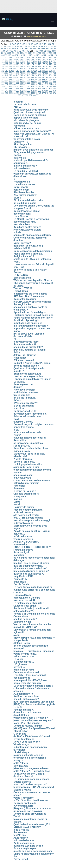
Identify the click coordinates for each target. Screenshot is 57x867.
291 (21, 82)
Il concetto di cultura (24, 299)
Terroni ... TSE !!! (22, 288)
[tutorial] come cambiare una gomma (33, 701)
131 (39, 57)
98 (34, 53)
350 (17, 91)
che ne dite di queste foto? (28, 347)
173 (28, 64)
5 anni (16, 635)
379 (30, 95)
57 (36, 49)
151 (3, 62)
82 (47, 51)
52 (23, 49)
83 (50, 51)
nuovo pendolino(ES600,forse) (30, 680)
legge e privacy (21, 451)
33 (28, 46)
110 (20, 55)
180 (54, 64)
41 (50, 46)
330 (54, 86)
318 (10, 86)
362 (6, 93)
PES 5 (16, 339)
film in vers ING (21, 395)
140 (17, 60)
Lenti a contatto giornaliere (28, 376)
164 (50, 62)
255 (54, 75)
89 (10, 53)
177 (43, 64)
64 (55, 49)
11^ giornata (20, 664)
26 (10, 46)
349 (13, 91)
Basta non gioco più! (25, 848)
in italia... (18, 232)
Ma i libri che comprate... (26, 392)
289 (13, 82)
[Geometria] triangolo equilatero (31, 768)
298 (46, 82)
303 (10, 84)
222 (43, 71)
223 (46, 71)
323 (28, 86)
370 (35, 93)
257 (6, 77)
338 (28, 89)
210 (54, 69)
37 (39, 46)
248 (28, 75)
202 (24, 69)
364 (13, 93)
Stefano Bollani (21, 643)
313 (46, 84)
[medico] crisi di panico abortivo (31, 563)
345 (54, 89)
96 (29, 53)
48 (13, 49)
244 (13, 75)
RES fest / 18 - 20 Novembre (28, 296)
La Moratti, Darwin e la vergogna (31, 219)
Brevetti (17, 272)
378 (26, 95)
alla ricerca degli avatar (26, 515)
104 (54, 53)
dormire (17, 387)
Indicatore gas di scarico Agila (30, 747)
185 (17, 66)
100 (39, 53)
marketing (19, 555)
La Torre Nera (20, 275)
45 (5, 49)
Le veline (18, 659)
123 (10, 57)
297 (43, 82)
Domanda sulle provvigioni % (29, 813)
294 (32, 82)
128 (28, 57)
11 (27, 44)
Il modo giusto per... (24, 384)
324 (32, 86)
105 (2, 55)
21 (53, 44)
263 (28, 77)
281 (39, 80)
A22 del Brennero (23, 693)
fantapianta (19, 496)
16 (40, 44)
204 (32, 69)
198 (10, 69)
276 (21, 80)
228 (10, 73)
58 (39, 49)
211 (2, 71)
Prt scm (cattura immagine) (28, 509)
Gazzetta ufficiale (22, 336)
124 (13, 57)
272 (6, 80)
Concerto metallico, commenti (29, 237)
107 (9, 55)
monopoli (18, 648)
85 (55, 51)
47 (10, 49)
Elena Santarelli (22, 277)
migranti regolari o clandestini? (30, 325)
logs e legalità (21, 829)
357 (43, 91)
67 (7, 51)
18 (45, 44)
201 (21, 69)
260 (17, 77)
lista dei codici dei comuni (27, 123)
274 (13, 80)
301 (3, 84)
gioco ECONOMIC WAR (26, 627)
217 (24, 71)
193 (46, 66)
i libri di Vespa (21, 752)
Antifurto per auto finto (26, 696)
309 (32, 84)
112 (27, 55)
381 (37, 95)
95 (26, 53)
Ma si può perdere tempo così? (30, 784)
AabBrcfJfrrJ (20, 837)
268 (46, 77)
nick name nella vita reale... (28, 432)
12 (29, 44)
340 (35, 89)
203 (28, 69)
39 (44, 46)
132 (43, 57)
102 (47, 53)
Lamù (16, 501)
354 (32, 91)
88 (8, 53)
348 (10, 91)
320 (17, 86)
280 (35, 80)
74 (25, 51)
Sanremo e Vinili (22, 621)
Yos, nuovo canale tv (25, 195)
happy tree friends (23, 427)
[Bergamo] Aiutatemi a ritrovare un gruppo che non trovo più (32, 809)
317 (6, 86)
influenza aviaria (22, 477)
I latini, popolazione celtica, (28, 464)
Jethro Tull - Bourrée (24, 355)
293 (28, 82)
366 (21, 93)
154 (13, 62)
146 (39, 60)
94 (23, 53)
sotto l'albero (20, 763)
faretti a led (19, 749)
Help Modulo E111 (23, 576)
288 (10, 82)
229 (13, 73)
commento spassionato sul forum (32, 235)
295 (35, 82)
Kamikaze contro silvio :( (27, 227)
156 (21, 62)
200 (17, 69)
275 (17, 80)
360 (54, 91)
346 (3, 91)
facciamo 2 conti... (23, 421)
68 (9, 51)
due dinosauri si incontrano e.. (30, 413)
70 (15, 51)
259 (13, 77)
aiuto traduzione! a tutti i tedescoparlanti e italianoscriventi (32, 468)
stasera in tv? (20, 136)
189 (32, 66)
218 (28, 71)
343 (46, 89)
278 (28, 80)
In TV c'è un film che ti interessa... (31, 800)
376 (19, 95)
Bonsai (17, 155)
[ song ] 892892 (21, 445)
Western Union (21, 181)
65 (2, 51)
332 (6, 89)
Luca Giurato (20, 216)
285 (54, 80)
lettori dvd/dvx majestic (26, 483)
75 (28, 51)
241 (3, 75)
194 (50, 66)
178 (46, 64)
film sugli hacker (22, 304)
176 (39, 64)
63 (52, 49)
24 (5, 46)
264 (32, 77)
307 (24, 84)
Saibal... (17, 352)
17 (42, 44)
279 (32, 80)
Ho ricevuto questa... (24, 507)
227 (6, 73)
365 (17, 93)
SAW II (17, 197)
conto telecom (21, 189)
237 (43, 73)
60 (44, 49)
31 (23, 46)
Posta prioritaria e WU (25, 344)
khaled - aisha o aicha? (26, 699)
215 (17, 71)
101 (43, 53)
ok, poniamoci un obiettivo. (28, 443)
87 (5, 53)
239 (50, 73)
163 (46, 62)
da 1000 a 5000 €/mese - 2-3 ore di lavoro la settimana (31, 737)
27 (13, 46)
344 (50, 89)
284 (50, 80)
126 (21, 57)
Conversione (20, 616)
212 (6, 71)
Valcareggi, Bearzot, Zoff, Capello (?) (33, 133)
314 (50, 84)
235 (35, 73)
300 (54, 82)
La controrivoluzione (24, 104)
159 (32, 62)
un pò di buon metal (24, 203)
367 (24, 93)
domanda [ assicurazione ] (28, 245)
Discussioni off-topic (45, 40)
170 (17, 64)
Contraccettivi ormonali (26, 672)
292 (24, 82)
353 (28, 91)
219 (32, 71)
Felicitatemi (19, 125)
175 (35, 64)
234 (32, 73)
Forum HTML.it (13, 32)
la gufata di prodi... (23, 661)
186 (21, 66)
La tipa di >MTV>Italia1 (25, 171)
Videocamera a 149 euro (26, 597)
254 (50, 75)
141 (21, 60)
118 (48, 55)
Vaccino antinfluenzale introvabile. (32, 624)
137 (6, 60)
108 (12, 55)
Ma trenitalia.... (21, 544)
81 (45, 51)
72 (20, 51)
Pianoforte (19, 485)
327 (43, 86)
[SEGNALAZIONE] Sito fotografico (32, 301)
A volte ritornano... (23, 459)
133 (46, 57)
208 (46, 69)
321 (21, 86)
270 (54, 77)
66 (4, 51)
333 (10, 89)
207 (43, 69)
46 (7, 49)
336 (21, 89)
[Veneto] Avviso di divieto (27, 229)
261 (21, 77)
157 (24, 62)
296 (39, 82)
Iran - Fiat (18, 267)
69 (12, 51)
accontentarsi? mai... (24, 221)
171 (21, 64)
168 (10, 64)
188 (28, 66)
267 (43, 77)
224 (50, 71)
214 (13, 71)
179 (50, 64)
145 (35, 60)
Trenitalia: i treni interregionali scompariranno (29, 676)
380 (34, 95)
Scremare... (19, 488)
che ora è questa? (23, 475)
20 (50, 44)
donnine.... (19, 240)
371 (39, 93)
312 (43, 84)
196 (3, 69)
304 (13, 84)
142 (24, 60)
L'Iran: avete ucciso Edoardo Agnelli (33, 264)
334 (13, 89)
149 (50, 60)
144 (32, 60)
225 (54, 71)
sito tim (17, 472)
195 (54, 66)
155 (17, 62)
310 (35, 84)
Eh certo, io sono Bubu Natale (30, 269)
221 (39, 71)
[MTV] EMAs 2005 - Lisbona (28, 333)
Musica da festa (22, 781)
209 (50, 69)
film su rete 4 (20, 832)
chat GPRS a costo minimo (28, 517)
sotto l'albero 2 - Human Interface (31, 771)
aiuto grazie (19, 581)
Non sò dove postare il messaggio (32, 520)
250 (35, 75)
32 (26, 46)
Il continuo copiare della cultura (30, 448)
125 (17, 57)
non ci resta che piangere (27, 683)
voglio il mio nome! (23, 797)
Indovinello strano (23, 523)
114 (34, 55)
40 (47, 46)
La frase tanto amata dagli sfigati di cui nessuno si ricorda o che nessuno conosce (34, 590)
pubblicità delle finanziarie (27, 323)
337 (24, 89)
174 (32, 64)
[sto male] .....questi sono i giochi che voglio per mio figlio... (33, 652)
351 (21, 91)
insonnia (18, 101)
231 (21, 73)
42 (52, 46)
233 (28, 73)
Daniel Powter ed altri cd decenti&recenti (26, 212)
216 (21, 71)
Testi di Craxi (20, 291)
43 (55, 46)
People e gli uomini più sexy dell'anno (34, 613)
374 (50, 93)
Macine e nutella (22, 789)
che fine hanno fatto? (25, 619)
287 (6, 82)
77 (34, 51)
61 (47, 49)
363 (10, 93)
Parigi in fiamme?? (23, 256)
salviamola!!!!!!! (21, 248)
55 (31, 49)
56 (34, 49)
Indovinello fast (21, 168)
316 (3, 86)
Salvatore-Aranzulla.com (27, 416)
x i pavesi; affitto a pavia (26, 139)
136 (3, 60)
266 (39, 77)
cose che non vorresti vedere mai (31, 480)
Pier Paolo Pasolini (23, 192)
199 (13, 69)
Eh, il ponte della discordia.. (28, 200)
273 (10, 80)
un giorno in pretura (24, 397)
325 (35, 86)
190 (35, 66)
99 (37, 53)
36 (36, 46)
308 (28, 84)
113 (30, 55)
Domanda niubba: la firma (27, 725)
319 (13, 86)
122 (6, 57)
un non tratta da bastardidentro (30, 645)
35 (34, 46)
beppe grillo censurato (25, 117)
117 (44, 55)
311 (39, 84)
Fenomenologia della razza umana (32, 379)
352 (24, 91)
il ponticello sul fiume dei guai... (30, 312)
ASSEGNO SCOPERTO (26, 541)
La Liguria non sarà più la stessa (31, 779)
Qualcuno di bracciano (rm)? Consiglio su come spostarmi (29, 113)
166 (3, 64)
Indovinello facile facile (26, 341)
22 (56, 44)
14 (34, 44)
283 (46, 80)
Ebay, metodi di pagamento (28, 152)
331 (3, 89)
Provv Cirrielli (20, 859)
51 (21, 49)
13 (32, 44)
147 (43, 60)
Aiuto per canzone (23, 843)
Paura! (17, 435)
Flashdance (19, 357)
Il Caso (17, 400)
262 (24, 77)
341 (39, 89)
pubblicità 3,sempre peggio (28, 845)
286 (3, 82)
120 (55, 55)
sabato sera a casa (23, 656)
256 (3, 77)
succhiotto (19, 408)
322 (24, 86)
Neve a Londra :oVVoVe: (26, 741)
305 (17, 84)
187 (24, 66)
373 (46, 93)
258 (10, 77)
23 (2, 46)
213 (10, 71)
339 (32, 89)
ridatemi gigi (20, 157)
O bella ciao (19, 733)
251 (39, 75)
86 (2, 53)
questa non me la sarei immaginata (32, 851)
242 (6, 75)
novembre (19, 667)
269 (50, 77)
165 (54, 62)
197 (6, 69)
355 (35, 91)
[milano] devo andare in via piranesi (33, 149)
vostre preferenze (23, 539)
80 (42, 51)
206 (39, 69)
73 (23, 51)
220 (35, 71)
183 (10, 66)
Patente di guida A (23, 709)
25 (7, 46)
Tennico (17, 816)
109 (16, 55)
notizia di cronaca (23, 512)
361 (3, 93)
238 (46, 73)
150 (54, 60)
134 (50, 57)
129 (32, 57)
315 (54, 84)
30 (21, 46)
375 (54, 93)
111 (23, 55)
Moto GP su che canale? (26, 723)
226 (3, 73)
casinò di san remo (23, 669)
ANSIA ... (18, 107)
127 (24, 57)
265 (35, 77)
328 (46, 86)
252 (43, 75)
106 (5, 55)
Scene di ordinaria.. (24, 461)
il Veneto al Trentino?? (25, 403)
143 (28, 60)
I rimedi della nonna (24, 184)
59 (42, 49)
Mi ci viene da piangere (26, 120)
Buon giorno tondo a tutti (27, 373)
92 (18, 53)
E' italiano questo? (23, 360)
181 (3, 66)
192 (43, 66)
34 (31, 46)
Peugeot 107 (20, 579)
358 (46, 91)
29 (18, 46)
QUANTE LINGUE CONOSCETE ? (32, 547)
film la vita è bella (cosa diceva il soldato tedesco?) (31, 609)
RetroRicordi (20, 187)
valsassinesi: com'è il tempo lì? (30, 717)
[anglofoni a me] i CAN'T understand (33, 787)
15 (37, 44)
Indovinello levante (23, 840)
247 (24, 75)
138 (10, 60)
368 (28, 93)
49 (15, 49)
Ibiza (16, 429)
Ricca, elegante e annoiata (28, 253)
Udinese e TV (20, 141)
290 (17, 82)
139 (13, 60)
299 (50, 82)
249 (32, 75)
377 (23, 95)
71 (17, 51)
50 (18, 49)
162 (43, 62)
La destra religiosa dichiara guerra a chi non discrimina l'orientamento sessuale (33, 688)
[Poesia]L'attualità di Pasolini (29, 349)
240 (54, 73)
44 (2, 49)
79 (40, 51)
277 (24, 80)
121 (3, 57)
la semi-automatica (23, 405)
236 (39, 73)
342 (43, 89)
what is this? (20, 456)
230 (17, 73)
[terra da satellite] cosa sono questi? (33, 720)
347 (6, 91)
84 (53, 51)
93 (21, 53)
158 (28, 62)
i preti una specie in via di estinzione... (34, 315)
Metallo (17, 504)
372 (43, 93)
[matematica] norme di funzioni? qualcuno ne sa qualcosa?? (31, 572)
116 (41, 55)
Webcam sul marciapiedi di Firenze (32, 280)
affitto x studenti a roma (26, 128)
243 (10, 75)
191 (39, 66)
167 (6, 64)
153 (10, 62)
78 (37, 51)
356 (39, 91)
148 (46, 60)
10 (24, 44)
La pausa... (19, 381)
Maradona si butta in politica (29, 453)
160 (35, 62)
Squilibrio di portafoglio (26, 320)
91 (15, 53)
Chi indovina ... (21, 147)
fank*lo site (19, 835)
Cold (16, 419)
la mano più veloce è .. (25, 491)
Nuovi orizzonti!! (22, 243)
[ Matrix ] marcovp (23, 549)
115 (37, 55)
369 (32, 93)
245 (17, 75)
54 (28, 49)
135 (54, 57)
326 (39, 86)
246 (21, 75)
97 (31, 53)
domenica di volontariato (27, 712)
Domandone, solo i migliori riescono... (34, 424)
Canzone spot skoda (24, 803)
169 (13, 64)
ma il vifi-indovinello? (25, 165)
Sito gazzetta (20, 765)
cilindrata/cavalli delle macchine (31, 109)
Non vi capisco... (22, 224)
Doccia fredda (21, 584)
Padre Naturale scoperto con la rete (33, 317)
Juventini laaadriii (23, 805)
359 (50, 91)
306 (21, 84)
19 (48, 44)
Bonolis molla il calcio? (26, 365)
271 (3, 80)
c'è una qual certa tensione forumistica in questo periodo (29, 756)
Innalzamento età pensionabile (30, 293)
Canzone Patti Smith (24, 605)
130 (35, 57)
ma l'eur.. (18, 499)
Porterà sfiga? (21, 552)
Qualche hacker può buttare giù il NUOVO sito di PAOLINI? (31, 825)
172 (24, 64)
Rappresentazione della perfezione (32, 251)
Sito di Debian (21, 715)
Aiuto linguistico (22, 144)
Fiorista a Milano (22, 595)
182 (6, 66)
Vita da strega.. (21, 744)
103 (50, 53)
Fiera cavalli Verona (24, 389)
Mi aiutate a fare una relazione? (30, 568)
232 (24, 73)
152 (6, 62)
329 (50, 86)
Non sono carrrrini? (24, 600)
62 (50, 49)
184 (13, 66)
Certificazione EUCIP (25, 411)
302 (6, 84)
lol (14, 179)
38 (42, 46)
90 (13, 53)
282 (43, 80)
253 (46, 75)
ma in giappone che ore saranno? (32, 131)
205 (35, 69)
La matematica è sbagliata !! (28, 603)
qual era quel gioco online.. (28, 565)
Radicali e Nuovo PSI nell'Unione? (32, 363)
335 (17, 89)
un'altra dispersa (22, 536)
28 (15, 46)
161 (39, 62)
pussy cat (18, 760)
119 (51, 55)
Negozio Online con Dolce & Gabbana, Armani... (29, 775)
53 (26, 49)
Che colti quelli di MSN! (26, 493)
